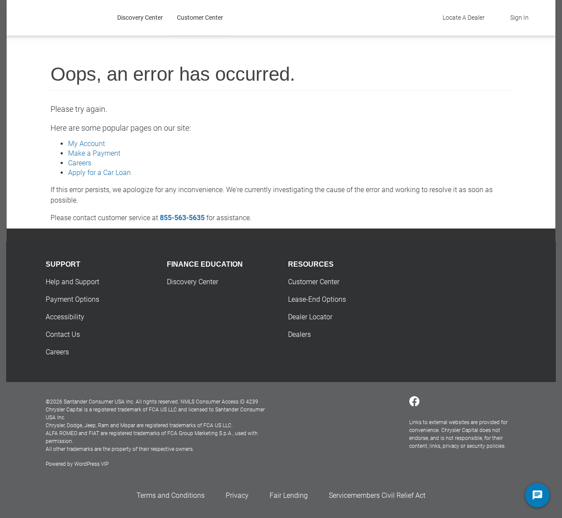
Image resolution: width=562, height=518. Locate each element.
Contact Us (63, 334)
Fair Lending (289, 495)
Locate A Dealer (464, 17)
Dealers (299, 334)
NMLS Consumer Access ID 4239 (219, 402)
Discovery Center (140, 17)
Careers (79, 163)
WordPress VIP (91, 464)
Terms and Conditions (171, 495)
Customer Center (200, 17)
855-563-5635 (182, 218)
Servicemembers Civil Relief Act (377, 495)
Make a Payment (94, 153)
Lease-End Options (317, 299)
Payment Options (72, 299)
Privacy (237, 495)
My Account (86, 143)
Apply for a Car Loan (99, 172)
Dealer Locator (310, 317)
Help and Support (72, 282)
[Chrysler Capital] (68, 17)
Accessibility (65, 317)
